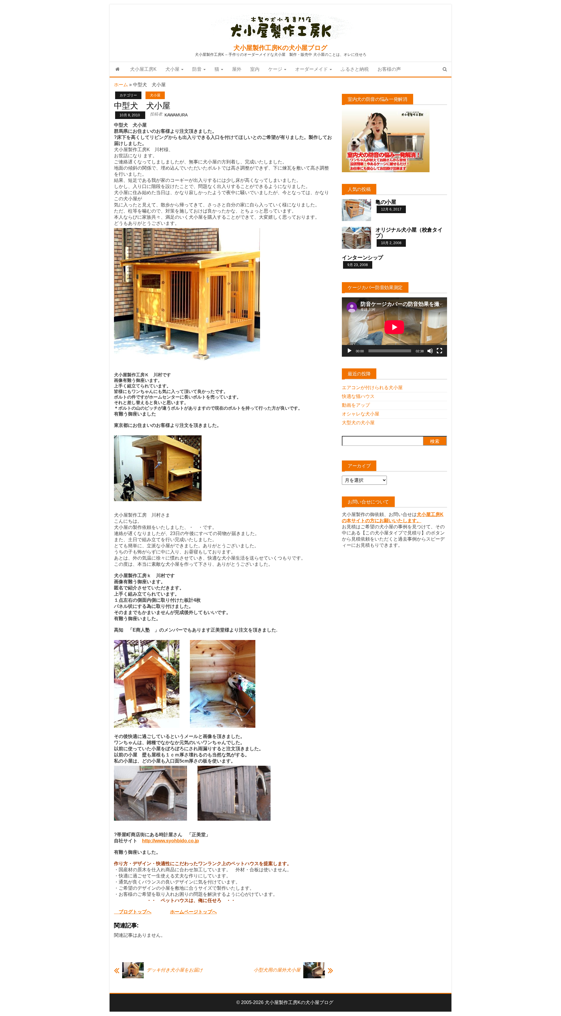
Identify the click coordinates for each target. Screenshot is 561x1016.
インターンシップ (362, 258)
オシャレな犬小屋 (360, 413)
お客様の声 (389, 69)
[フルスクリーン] (439, 351)
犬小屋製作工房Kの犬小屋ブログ (280, 47)
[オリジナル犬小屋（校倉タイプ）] (356, 237)
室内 (254, 69)
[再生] (349, 351)
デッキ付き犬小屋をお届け (175, 969)
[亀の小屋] (356, 209)
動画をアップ (356, 405)
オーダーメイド (312, 69)
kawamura (176, 115)
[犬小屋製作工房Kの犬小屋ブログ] (118, 69)
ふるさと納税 (355, 69)
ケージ (275, 69)
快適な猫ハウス (358, 396)
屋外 (236, 69)
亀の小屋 (385, 202)
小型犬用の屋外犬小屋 (277, 969)
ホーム (121, 84)
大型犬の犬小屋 (358, 422)
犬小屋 (173, 69)
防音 (197, 69)
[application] (394, 327)
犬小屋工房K (143, 69)
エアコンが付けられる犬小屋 (372, 387)
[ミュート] (430, 351)
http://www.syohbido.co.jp (170, 840)
